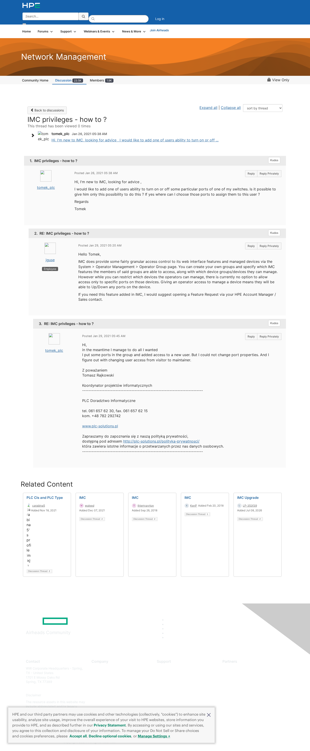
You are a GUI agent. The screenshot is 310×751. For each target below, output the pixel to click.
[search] (84, 16)
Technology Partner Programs (244, 688)
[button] (209, 714)
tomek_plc (46, 187)
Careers (97, 675)
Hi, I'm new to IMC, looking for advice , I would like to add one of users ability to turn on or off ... (135, 140)
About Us (98, 668)
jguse (50, 260)
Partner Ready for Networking (244, 682)
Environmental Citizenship (110, 688)
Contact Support (169, 675)
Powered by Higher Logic (220, 742)
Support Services (169, 668)
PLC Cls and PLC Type (45, 497)
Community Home (35, 80)
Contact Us (99, 682)
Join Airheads (159, 30)
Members (101, 80)
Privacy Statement (110, 725)
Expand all (208, 107)
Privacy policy (101, 695)
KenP (193, 505)
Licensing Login (168, 695)
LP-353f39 (250, 505)
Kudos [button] (274, 160)
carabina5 (38, 505)
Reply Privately (269, 173)
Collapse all (231, 107)
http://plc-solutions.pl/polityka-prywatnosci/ (161, 441)
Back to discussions (49, 110)
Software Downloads (172, 688)
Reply (251, 173)
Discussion (68, 80)
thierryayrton (146, 505)
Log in (159, 19)
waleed (89, 505)
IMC (82, 497)
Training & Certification (173, 682)
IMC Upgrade (248, 497)
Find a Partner (232, 668)
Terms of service (103, 702)
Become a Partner (235, 675)
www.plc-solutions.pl (100, 426)
